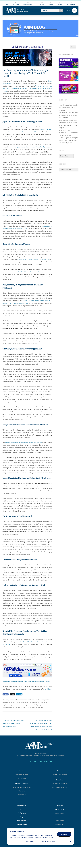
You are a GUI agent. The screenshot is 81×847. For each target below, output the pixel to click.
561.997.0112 (59, 809)
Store (21, 809)
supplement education (17, 705)
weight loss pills (15, 707)
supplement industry (31, 705)
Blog (21, 817)
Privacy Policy (59, 824)
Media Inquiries (21, 824)
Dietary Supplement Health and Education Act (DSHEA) (23, 442)
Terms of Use (59, 820)
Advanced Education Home (21, 787)
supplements (43, 705)
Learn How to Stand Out (59, 787)
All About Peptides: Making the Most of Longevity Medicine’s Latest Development (68, 140)
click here (48, 689)
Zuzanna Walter (38, 707)
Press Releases (21, 820)
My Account (22, 813)
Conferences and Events (59, 774)
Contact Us (59, 805)
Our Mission (22, 778)
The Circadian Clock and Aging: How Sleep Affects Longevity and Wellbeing (68, 115)
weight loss (6, 707)
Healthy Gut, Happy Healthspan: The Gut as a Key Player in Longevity (68, 132)
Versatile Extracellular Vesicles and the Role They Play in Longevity (68, 107)
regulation (6, 705)
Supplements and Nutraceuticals (28, 700)
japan (32, 702)
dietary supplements (22, 702)
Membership (21, 805)
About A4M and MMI (21, 774)
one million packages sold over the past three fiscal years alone (31, 147)
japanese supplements (41, 702)
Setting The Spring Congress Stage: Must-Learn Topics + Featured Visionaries (13, 723)
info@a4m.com (59, 813)
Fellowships (21, 791)
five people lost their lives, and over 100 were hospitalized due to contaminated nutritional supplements (27, 88)
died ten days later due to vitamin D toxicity (29, 272)
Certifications (21, 795)
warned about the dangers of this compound (33, 259)
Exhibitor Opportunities (59, 783)
